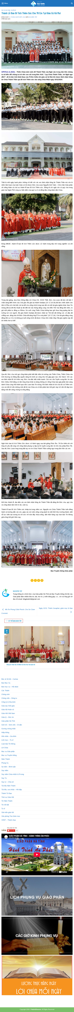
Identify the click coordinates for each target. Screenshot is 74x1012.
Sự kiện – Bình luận (8, 767)
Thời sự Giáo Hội (7, 797)
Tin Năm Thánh (6, 801)
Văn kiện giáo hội (7, 812)
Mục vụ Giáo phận (5, 10)
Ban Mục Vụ (5, 683)
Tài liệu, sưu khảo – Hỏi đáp (11, 789)
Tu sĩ (3, 808)
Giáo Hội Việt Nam (8, 713)
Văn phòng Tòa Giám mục (10, 816)
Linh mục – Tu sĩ (7, 740)
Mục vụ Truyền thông (9, 755)
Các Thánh (5, 690)
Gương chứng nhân (8, 729)
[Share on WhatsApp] (32, 580)
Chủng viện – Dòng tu (9, 698)
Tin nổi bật (13, 10)
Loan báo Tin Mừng (8, 744)
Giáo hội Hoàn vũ (7, 709)
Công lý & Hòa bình (8, 702)
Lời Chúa (4, 748)
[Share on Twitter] (38, 580)
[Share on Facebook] (35, 580)
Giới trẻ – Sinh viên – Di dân (11, 725)
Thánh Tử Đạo (6, 793)
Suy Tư (4, 778)
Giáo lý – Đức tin (7, 717)
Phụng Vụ (4, 763)
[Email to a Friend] (42, 580)
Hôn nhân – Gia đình (8, 736)
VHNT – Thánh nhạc (8, 820)
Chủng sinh (5, 694)
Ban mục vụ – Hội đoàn (9, 687)
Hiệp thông (5, 732)
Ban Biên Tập (32, 17)
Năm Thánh (5, 759)
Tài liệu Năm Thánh (8, 786)
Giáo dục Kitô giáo (8, 706)
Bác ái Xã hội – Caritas (9, 679)
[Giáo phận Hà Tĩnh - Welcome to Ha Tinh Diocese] (37, 3)
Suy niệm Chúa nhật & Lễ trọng (12, 774)
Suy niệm (4, 770)
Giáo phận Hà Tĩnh (8, 721)
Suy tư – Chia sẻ (7, 782)
